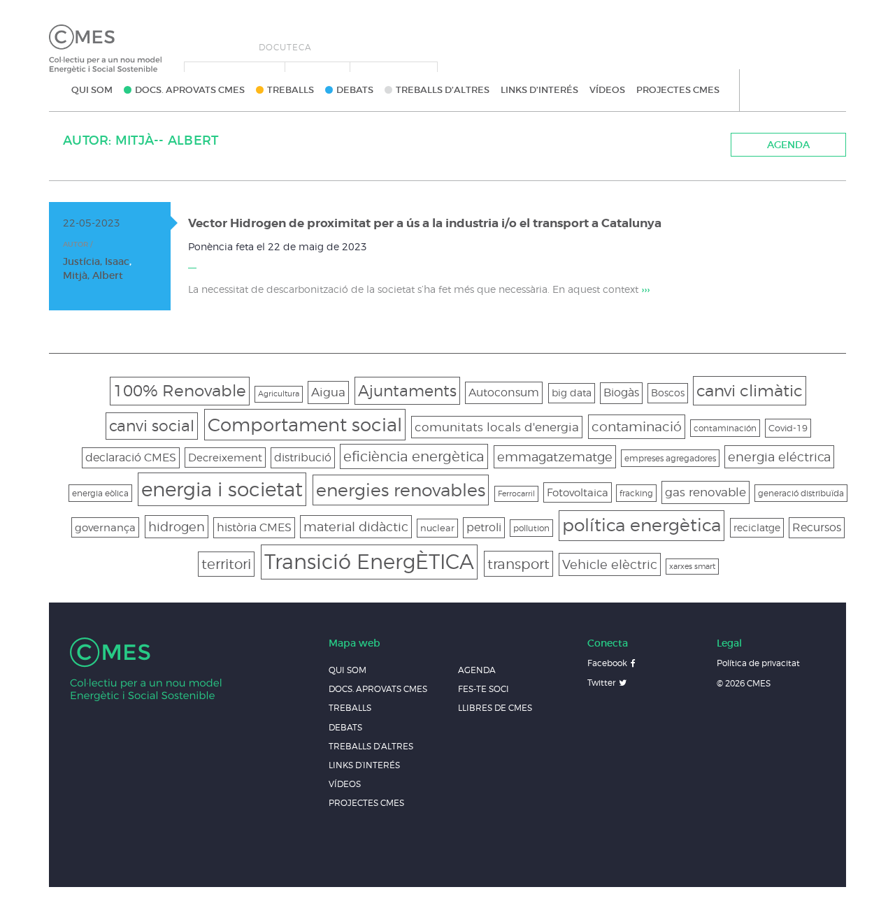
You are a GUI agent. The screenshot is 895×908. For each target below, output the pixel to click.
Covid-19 (788, 427)
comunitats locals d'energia (497, 427)
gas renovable (705, 491)
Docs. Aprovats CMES (190, 90)
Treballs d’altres (442, 90)
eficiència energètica (414, 456)
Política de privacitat (758, 663)
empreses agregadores (670, 458)
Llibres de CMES (495, 707)
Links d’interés (539, 90)
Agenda (788, 144)
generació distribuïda (801, 493)
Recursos (816, 527)
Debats (354, 90)
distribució (302, 457)
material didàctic (355, 526)
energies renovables (400, 489)
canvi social (151, 426)
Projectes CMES (677, 90)
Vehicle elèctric (609, 564)
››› (645, 289)
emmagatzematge (555, 456)
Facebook (607, 663)
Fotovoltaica (577, 492)
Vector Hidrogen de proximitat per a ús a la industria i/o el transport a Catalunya (424, 223)
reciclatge (756, 527)
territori (226, 564)
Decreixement (225, 457)
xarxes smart (692, 566)
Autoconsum (503, 392)
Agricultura (278, 393)
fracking (636, 493)
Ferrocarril (516, 493)
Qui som (92, 90)
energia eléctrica (779, 456)
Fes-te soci (483, 689)
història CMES (254, 527)
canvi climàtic (749, 390)
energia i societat (222, 489)
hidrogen (176, 526)
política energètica (641, 524)
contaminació (637, 427)
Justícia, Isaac (96, 261)
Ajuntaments (407, 390)
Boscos (668, 392)
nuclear (437, 527)
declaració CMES (130, 457)
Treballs (290, 90)
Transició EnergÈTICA (369, 561)
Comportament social (305, 424)
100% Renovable (179, 390)
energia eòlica (100, 493)
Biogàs (621, 392)
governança (105, 527)
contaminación (725, 428)
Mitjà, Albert (93, 275)
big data (572, 392)
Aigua (328, 392)
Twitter (601, 682)
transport (518, 563)
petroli (483, 527)
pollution (531, 528)
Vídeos (607, 90)
